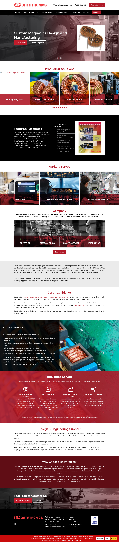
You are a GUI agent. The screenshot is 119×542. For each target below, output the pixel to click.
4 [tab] (61, 58)
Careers (86, 12)
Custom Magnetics (63, 12)
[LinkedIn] (15, 523)
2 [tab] (58, 58)
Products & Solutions (31, 12)
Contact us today (57, 479)
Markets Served (47, 12)
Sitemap (71, 519)
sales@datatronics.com (57, 527)
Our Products (21, 43)
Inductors (7, 343)
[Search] (104, 12)
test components (79, 305)
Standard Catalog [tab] (63, 151)
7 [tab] (64, 107)
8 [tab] (66, 107)
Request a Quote (97, 5)
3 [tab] (60, 58)
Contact (96, 12)
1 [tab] (57, 58)
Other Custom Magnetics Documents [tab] (65, 136)
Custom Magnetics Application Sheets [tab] (63, 142)
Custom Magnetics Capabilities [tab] (59, 125)
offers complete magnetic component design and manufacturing (45, 297)
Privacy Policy (73, 527)
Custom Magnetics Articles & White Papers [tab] (65, 147)
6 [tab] (62, 107)
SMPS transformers (11, 348)
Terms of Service (74, 522)
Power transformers (11, 338)
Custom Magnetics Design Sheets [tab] (63, 131)
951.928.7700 (54, 522)
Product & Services (23, 500)
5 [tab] (60, 107)
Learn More (59, 252)
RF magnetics (9, 351)
